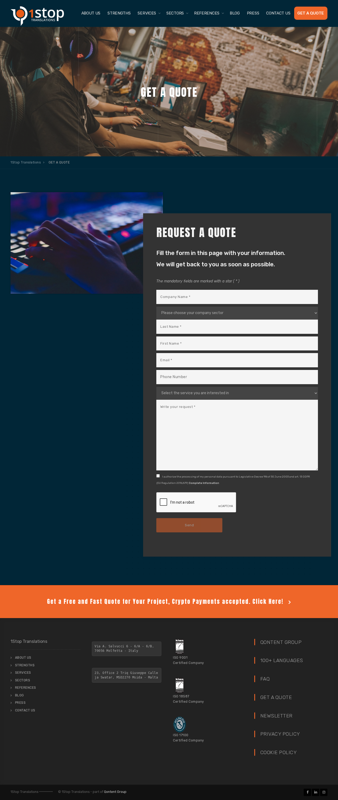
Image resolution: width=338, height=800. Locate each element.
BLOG (235, 13)
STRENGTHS (118, 13)
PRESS (253, 13)
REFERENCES (206, 13)
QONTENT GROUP (281, 642)
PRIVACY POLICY (280, 734)
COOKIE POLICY (278, 752)
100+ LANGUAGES (281, 660)
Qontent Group (115, 792)
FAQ (265, 679)
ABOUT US (91, 13)
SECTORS (175, 13)
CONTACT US (278, 13)
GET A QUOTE (310, 13)
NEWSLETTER (276, 716)
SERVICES (147, 13)
